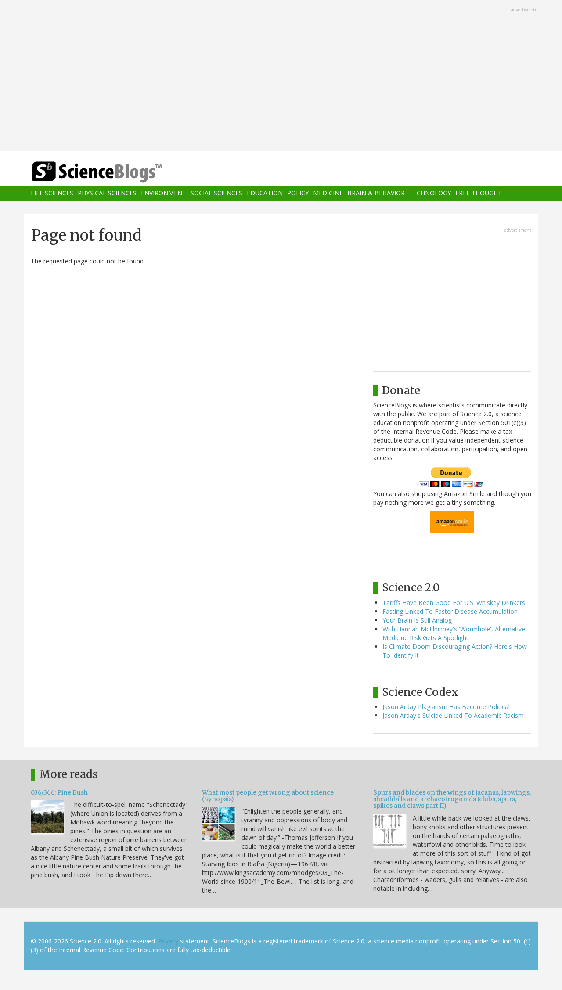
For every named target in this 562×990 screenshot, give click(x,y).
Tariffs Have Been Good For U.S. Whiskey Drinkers (453, 602)
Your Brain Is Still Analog (417, 620)
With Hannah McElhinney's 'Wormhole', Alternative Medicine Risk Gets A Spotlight (453, 633)
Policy (298, 193)
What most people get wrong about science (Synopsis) (268, 795)
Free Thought (478, 193)
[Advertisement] (281, 76)
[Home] (114, 172)
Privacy (168, 941)
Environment (163, 193)
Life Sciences (52, 193)
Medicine (328, 193)
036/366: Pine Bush (59, 792)
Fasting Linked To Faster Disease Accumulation (450, 611)
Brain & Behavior (376, 193)
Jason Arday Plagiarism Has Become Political (446, 706)
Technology (430, 193)
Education (265, 193)
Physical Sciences (107, 193)
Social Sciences (216, 193)
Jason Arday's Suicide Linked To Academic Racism (453, 715)
